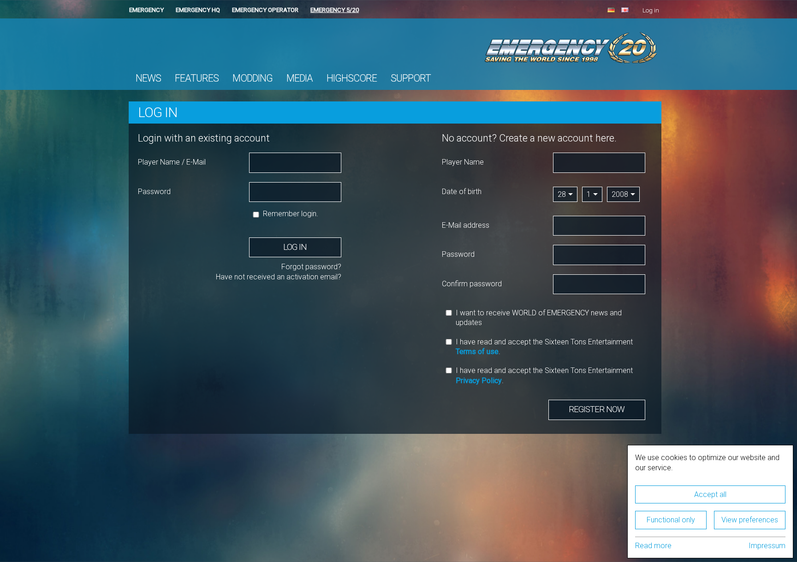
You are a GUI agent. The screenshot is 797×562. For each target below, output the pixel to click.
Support (411, 78)
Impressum (767, 545)
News (148, 78)
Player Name (463, 162)
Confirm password (472, 283)
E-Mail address (465, 225)
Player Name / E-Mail (172, 162)
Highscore (352, 78)
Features (197, 78)
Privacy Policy (479, 380)
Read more (653, 545)
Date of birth (462, 191)
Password (154, 191)
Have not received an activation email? (278, 276)
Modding (252, 78)
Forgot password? (311, 266)
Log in (650, 10)
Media (299, 78)
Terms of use (477, 351)
